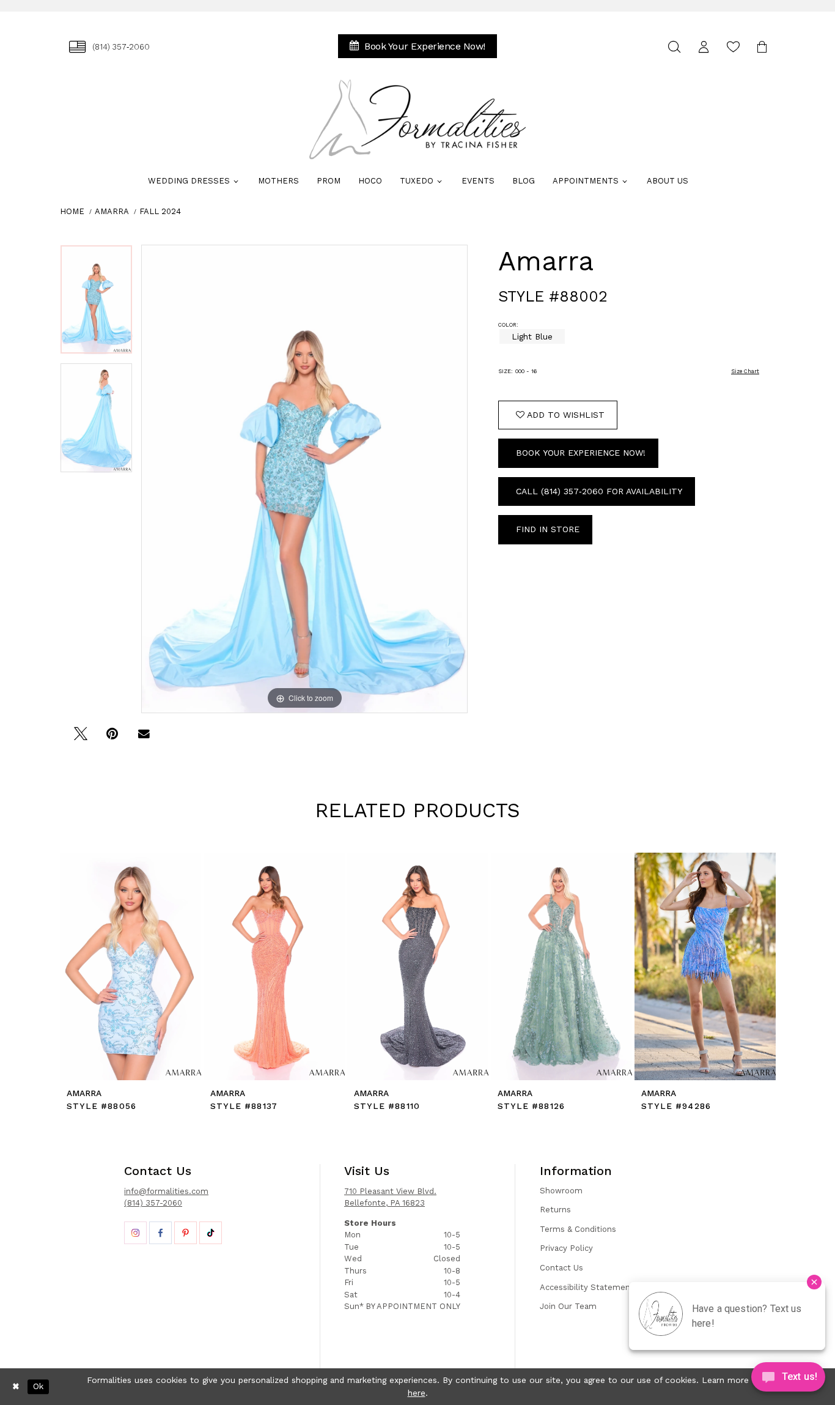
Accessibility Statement (587, 1287)
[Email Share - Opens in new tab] (144, 738)
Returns (555, 1209)
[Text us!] (788, 1380)
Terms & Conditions (578, 1229)
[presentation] (130, 966)
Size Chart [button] (745, 371)
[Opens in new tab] (135, 1232)
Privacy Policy (566, 1248)
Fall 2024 (160, 211)
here (416, 1393)
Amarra (112, 211)
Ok (38, 1387)
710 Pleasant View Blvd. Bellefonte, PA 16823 (390, 1197)
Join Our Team (568, 1306)
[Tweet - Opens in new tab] (80, 738)
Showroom (561, 1190)
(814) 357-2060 (153, 1202)
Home (72, 211)
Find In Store (547, 529)
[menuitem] (109, 47)
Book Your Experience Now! (581, 453)
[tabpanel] (96, 304)
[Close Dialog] (16, 1386)
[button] (704, 47)
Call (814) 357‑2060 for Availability (599, 491)
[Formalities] (417, 119)
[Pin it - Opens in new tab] (112, 738)
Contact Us (561, 1267)
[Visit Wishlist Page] (733, 47)
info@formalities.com (166, 1191)
